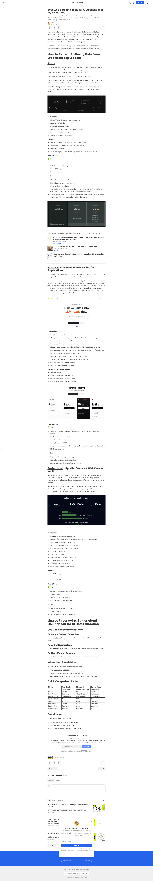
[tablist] (54, 780)
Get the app (84, 873)
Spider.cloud (55, 468)
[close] (92, 821)
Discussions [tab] (60, 800)
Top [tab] (49, 800)
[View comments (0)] (54, 28)
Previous (53, 769)
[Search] (129, 2)
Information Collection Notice (76, 850)
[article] (76, 809)
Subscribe (140, 3)
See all (51, 846)
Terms (77, 869)
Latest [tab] (53, 800)
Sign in (148, 3)
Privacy (73, 869)
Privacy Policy (88, 850)
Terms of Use (84, 849)
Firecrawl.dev (52, 281)
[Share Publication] (133, 2)
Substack (68, 877)
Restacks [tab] (58, 780)
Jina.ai (51, 63)
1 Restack (61, 757)
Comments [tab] (51, 780)
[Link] (45, 56)
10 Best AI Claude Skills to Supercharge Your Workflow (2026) (67, 806)
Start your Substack (72, 873)
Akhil (52, 22)
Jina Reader (57, 638)
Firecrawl (53, 267)
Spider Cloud (57, 657)
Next (100, 769)
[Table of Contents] (2, 440)
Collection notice (84, 869)
